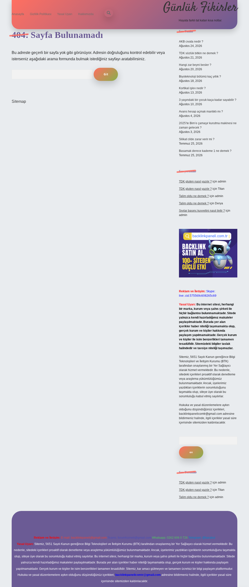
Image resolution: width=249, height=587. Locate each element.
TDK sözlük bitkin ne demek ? (198, 53)
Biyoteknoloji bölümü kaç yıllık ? (200, 76)
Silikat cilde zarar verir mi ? (196, 139)
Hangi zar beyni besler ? (195, 65)
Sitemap (19, 101)
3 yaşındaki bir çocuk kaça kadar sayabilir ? (207, 100)
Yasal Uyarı (64, 14)
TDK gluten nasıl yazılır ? (195, 181)
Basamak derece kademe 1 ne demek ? (205, 151)
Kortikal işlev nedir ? (192, 88)
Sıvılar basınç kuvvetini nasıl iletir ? (202, 210)
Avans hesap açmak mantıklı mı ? (201, 111)
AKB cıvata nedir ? (191, 41)
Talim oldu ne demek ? (194, 196)
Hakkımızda (86, 14)
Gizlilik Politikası (40, 14)
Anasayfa (18, 14)
